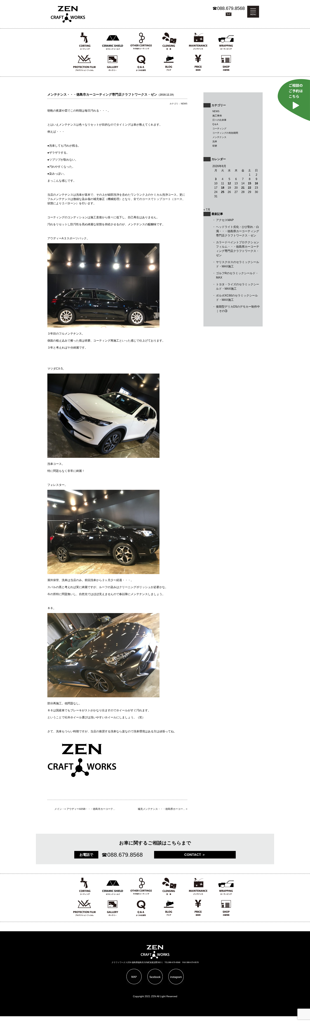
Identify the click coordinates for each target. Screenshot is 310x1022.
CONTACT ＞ (194, 855)
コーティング (219, 128)
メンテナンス (219, 137)
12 (229, 183)
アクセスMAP (225, 220)
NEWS (215, 111)
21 (243, 187)
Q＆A (215, 124)
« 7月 (206, 209)
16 (256, 183)
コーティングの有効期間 (225, 133)
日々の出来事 (219, 120)
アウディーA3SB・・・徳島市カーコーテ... (91, 809)
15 (249, 183)
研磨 (214, 145)
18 (222, 187)
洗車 (214, 141)
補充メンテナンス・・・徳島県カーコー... (161, 809)
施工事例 (217, 115)
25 (222, 192)
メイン (58, 809)
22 (249, 187)
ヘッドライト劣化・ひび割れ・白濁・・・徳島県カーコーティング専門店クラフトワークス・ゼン (237, 231)
